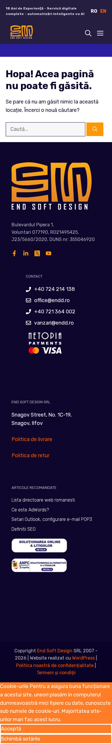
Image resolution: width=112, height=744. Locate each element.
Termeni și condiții (56, 672)
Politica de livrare (31, 439)
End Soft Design (54, 650)
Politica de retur (30, 455)
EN (103, 11)
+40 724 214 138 (54, 289)
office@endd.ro (52, 300)
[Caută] (94, 129)
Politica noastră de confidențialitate (55, 665)
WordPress (83, 658)
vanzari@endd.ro (54, 323)
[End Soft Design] (21, 33)
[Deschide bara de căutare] (88, 33)
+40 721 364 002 (54, 311)
